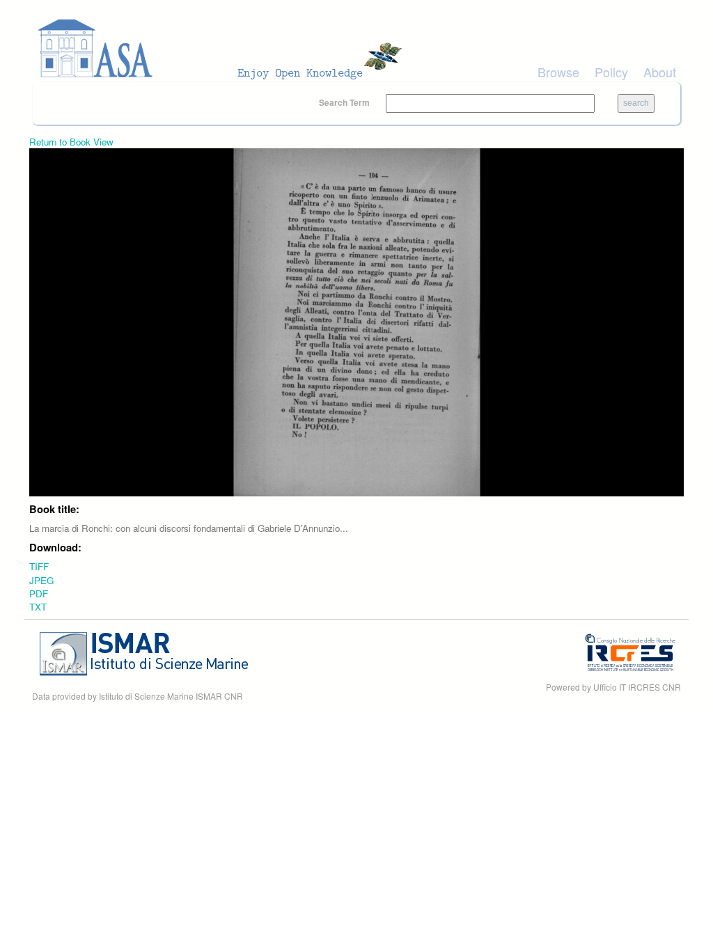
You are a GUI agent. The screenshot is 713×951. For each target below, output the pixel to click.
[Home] (224, 49)
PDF (38, 593)
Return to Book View (71, 141)
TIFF (39, 566)
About (659, 72)
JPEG (41, 580)
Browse (558, 72)
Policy (611, 72)
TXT (38, 606)
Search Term (345, 102)
